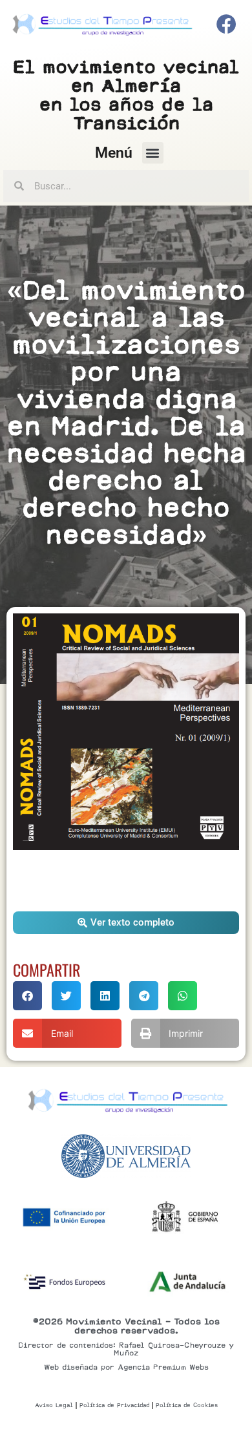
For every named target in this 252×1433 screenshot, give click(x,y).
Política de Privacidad (114, 1405)
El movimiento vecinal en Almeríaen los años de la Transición (126, 94)
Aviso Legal (54, 1405)
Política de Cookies (187, 1405)
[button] (152, 153)
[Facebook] (227, 24)
